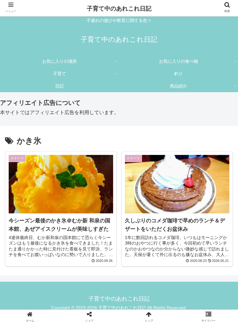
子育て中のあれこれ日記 (119, 8)
